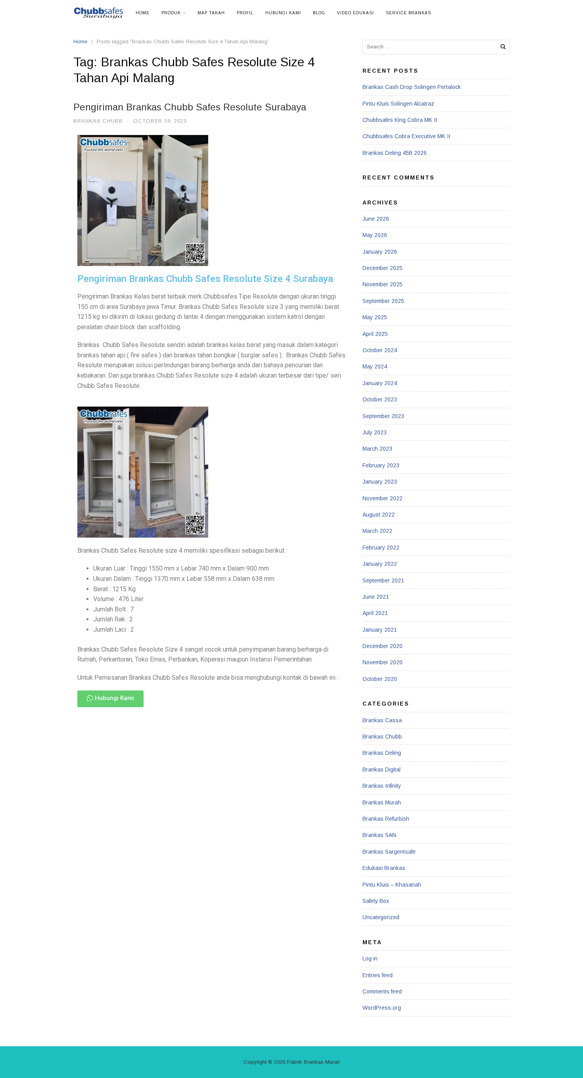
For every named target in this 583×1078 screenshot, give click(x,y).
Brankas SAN (379, 835)
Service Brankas (408, 13)
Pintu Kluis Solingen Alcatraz (398, 103)
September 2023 (383, 416)
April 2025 (375, 334)
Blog (319, 13)
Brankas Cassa (382, 720)
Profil (245, 13)
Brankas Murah (381, 802)
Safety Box (375, 901)
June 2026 (375, 219)
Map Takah (211, 13)
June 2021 (375, 597)
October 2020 (379, 679)
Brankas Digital (381, 769)
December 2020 (382, 646)
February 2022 (380, 547)
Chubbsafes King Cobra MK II (399, 120)
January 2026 (379, 252)
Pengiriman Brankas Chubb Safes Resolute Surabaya (189, 107)
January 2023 (379, 481)
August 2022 (378, 514)
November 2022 (382, 498)
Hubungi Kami (283, 13)
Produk (171, 13)
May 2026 (374, 235)
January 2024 (379, 383)
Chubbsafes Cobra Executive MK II (406, 136)
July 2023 (374, 432)
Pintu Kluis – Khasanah (391, 884)
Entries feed (377, 975)
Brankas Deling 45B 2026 (394, 153)
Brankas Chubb (98, 121)
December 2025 (382, 268)
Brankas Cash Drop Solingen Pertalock (411, 87)
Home (143, 13)
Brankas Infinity (381, 786)
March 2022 (377, 531)
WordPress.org (381, 1008)
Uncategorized (380, 917)
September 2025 (383, 301)
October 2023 (379, 399)
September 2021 (383, 580)
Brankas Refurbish (385, 819)
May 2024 (374, 366)
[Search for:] (436, 47)
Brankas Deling (381, 753)
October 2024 (379, 350)
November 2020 (382, 662)
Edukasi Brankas (383, 868)
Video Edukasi (355, 13)
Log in (370, 958)
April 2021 (375, 613)
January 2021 (379, 630)
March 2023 (377, 448)
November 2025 (382, 284)
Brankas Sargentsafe (389, 852)
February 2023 (380, 465)
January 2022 (379, 564)
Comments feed (382, 991)
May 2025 (374, 317)
